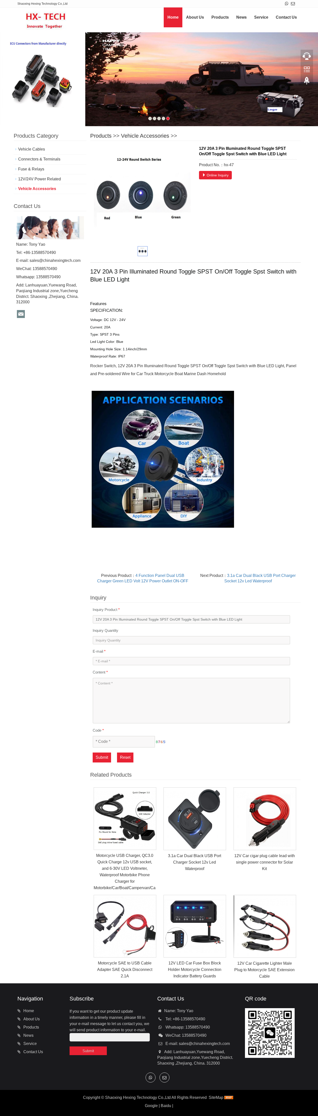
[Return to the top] (307, 82)
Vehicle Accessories (145, 136)
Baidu (166, 1106)
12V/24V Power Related (39, 179)
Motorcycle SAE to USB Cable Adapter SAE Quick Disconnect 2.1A (124, 969)
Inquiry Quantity (105, 630)
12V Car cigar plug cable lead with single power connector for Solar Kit (264, 862)
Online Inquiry (217, 175)
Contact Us (286, 17)
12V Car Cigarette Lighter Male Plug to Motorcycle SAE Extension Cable (264, 969)
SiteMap (216, 1097)
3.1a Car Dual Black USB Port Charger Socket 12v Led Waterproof (194, 862)
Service (261, 17)
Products (220, 17)
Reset (125, 757)
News (241, 17)
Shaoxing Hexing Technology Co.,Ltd (138, 1097)
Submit (102, 757)
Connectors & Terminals (39, 159)
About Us (195, 17)
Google (151, 1106)
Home (173, 17)
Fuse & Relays (31, 169)
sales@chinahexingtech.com (55, 260)
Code (98, 730)
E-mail (99, 651)
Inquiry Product (106, 609)
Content (100, 672)
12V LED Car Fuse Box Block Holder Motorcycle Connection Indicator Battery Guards (194, 969)
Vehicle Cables (31, 149)
